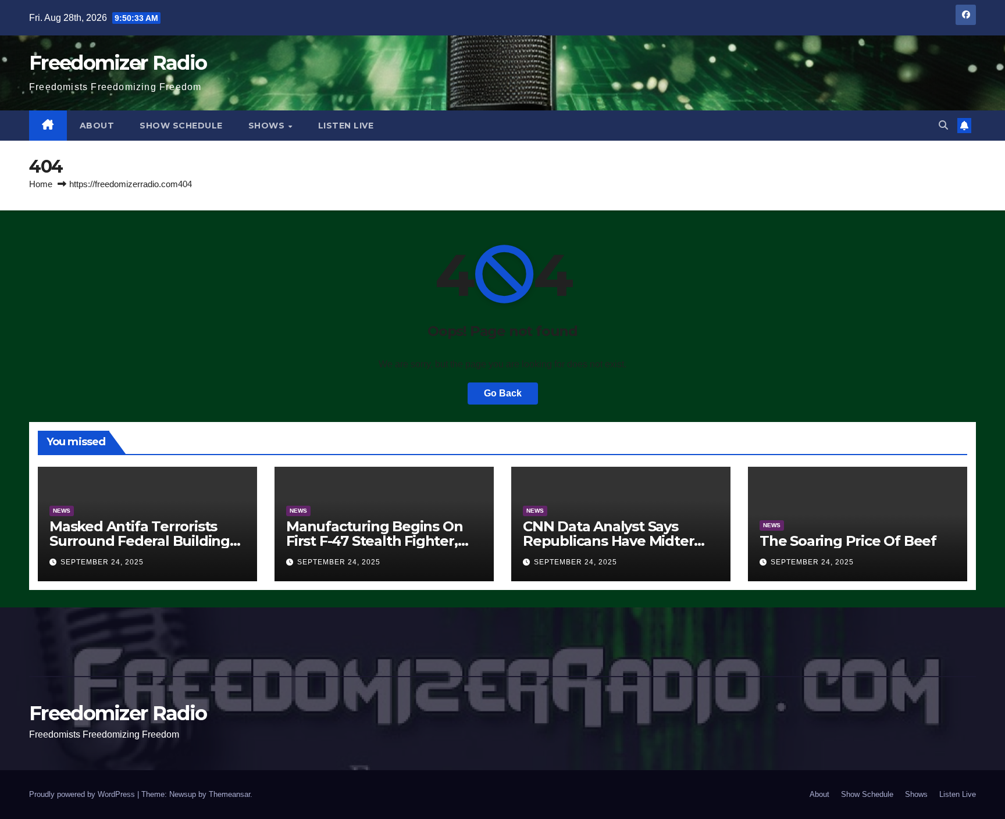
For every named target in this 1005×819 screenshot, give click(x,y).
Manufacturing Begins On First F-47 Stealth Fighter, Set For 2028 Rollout (374, 541)
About (97, 125)
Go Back (503, 393)
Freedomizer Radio (117, 63)
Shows (267, 125)
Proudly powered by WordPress (83, 794)
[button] (943, 125)
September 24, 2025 (102, 562)
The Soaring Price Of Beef (848, 540)
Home (40, 184)
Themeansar (229, 794)
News (61, 510)
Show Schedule (181, 125)
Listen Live (346, 125)
